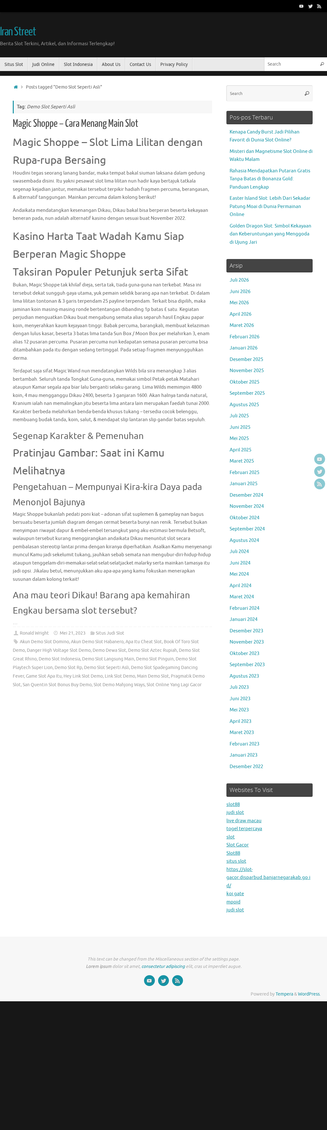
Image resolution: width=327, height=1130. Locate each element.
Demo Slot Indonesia (59, 659)
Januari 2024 (243, 619)
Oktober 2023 (244, 654)
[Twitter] (310, 6)
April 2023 (240, 721)
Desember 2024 (246, 495)
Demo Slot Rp (68, 667)
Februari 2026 (244, 337)
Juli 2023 (239, 687)
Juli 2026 (239, 280)
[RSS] (319, 6)
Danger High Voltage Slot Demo (59, 650)
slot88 (233, 805)
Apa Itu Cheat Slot (143, 641)
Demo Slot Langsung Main (108, 659)
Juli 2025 (239, 416)
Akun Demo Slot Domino (44, 641)
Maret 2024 (242, 597)
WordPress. (309, 994)
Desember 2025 (246, 359)
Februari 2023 (244, 744)
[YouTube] (301, 6)
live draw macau (244, 821)
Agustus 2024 (244, 540)
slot (230, 837)
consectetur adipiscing (163, 966)
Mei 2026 (239, 303)
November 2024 (247, 506)
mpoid (233, 902)
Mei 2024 (239, 574)
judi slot (235, 813)
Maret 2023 (242, 733)
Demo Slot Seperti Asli (106, 667)
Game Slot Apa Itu (44, 676)
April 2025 (240, 450)
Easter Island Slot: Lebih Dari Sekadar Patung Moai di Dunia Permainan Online (270, 206)
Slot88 (233, 853)
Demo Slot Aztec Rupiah (152, 650)
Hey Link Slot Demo (83, 676)
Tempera (284, 994)
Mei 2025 (239, 438)
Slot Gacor (237, 845)
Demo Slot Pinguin (155, 659)
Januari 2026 (243, 348)
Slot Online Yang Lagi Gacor (174, 684)
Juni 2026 (240, 292)
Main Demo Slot (153, 676)
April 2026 (240, 314)
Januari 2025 (243, 484)
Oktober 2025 (244, 382)
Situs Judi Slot (110, 633)
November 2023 (247, 642)
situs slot (236, 861)
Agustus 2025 (244, 405)
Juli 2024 (239, 552)
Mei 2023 (239, 710)
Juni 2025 (240, 427)
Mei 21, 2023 (73, 633)
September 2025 (247, 393)
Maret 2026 (242, 325)
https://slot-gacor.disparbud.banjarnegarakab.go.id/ (268, 878)
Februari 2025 (244, 473)
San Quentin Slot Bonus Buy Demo (57, 684)
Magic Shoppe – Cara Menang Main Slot (75, 123)
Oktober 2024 (244, 518)
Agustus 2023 (244, 676)
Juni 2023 (240, 699)
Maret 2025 (242, 461)
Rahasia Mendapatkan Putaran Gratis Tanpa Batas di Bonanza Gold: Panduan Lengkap (270, 179)
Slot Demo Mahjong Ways (119, 684)
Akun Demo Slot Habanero (97, 641)
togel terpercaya (244, 829)
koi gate (235, 894)
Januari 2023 (243, 755)
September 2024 (247, 529)
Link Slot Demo (120, 676)
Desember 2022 (246, 767)
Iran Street (17, 31)
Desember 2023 (246, 631)
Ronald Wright (34, 633)
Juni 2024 (240, 563)
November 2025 (247, 371)
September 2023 (247, 665)
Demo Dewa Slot (109, 650)
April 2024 (240, 586)
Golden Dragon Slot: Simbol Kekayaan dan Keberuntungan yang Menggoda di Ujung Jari (270, 234)
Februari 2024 (244, 608)
